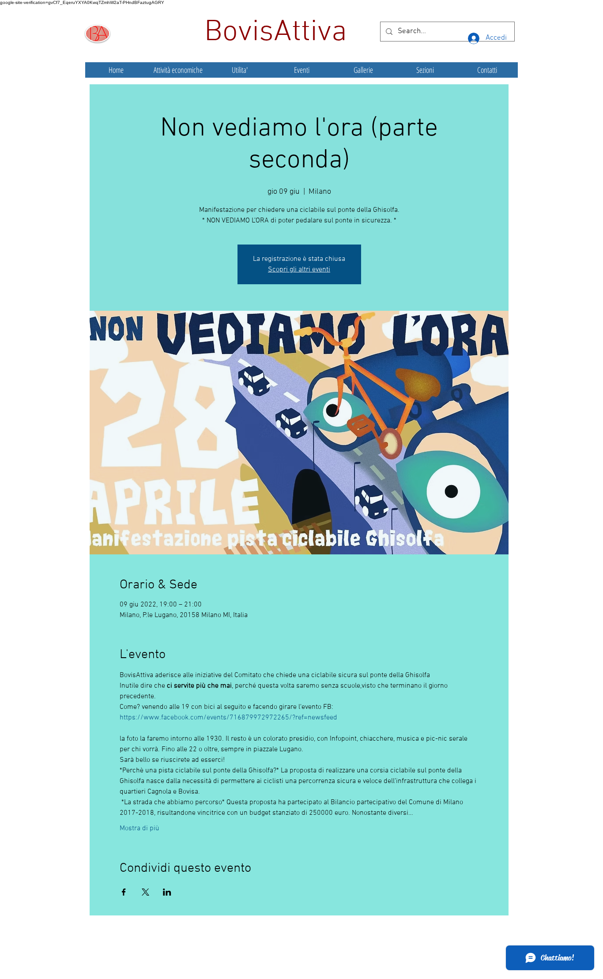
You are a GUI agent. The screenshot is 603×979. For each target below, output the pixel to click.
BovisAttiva (279, 33)
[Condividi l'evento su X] (145, 892)
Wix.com (367, 954)
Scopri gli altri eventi (299, 269)
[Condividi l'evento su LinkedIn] (167, 892)
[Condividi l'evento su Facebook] (124, 892)
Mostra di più (139, 828)
